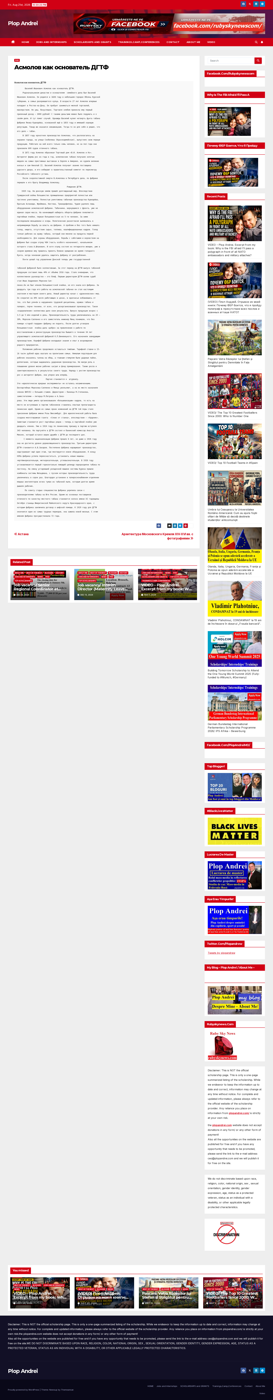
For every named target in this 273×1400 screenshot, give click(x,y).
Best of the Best (34, 573)
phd (17, 60)
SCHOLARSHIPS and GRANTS (92, 42)
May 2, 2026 (216, 1303)
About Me (193, 42)
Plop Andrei (23, 23)
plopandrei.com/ (239, 1113)
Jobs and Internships (51, 42)
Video (211, 42)
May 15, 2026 (152, 1303)
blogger (49, 573)
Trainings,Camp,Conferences (139, 42)
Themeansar (67, 1389)
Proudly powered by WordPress (24, 1389)
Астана (23, 534)
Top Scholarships (23, 581)
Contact (173, 42)
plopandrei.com (222, 1125)
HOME (25, 42)
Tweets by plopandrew (221, 952)
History (60, 573)
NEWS (40, 577)
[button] (256, 42)
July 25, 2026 (24, 1303)
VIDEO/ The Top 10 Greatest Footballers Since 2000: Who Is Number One (232, 1297)
